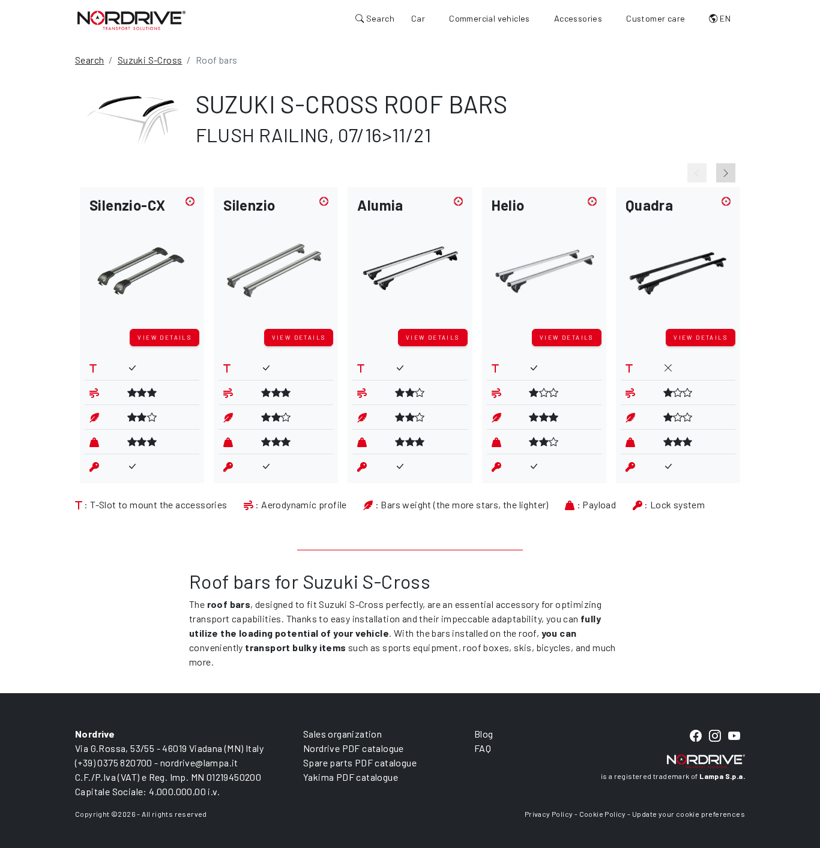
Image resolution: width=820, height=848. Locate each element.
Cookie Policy (602, 814)
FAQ (482, 748)
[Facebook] (696, 736)
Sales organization (342, 733)
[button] (142, 260)
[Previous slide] (697, 172)
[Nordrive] (131, 20)
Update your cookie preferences (688, 814)
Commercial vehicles (489, 18)
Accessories (578, 18)
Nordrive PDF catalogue (353, 748)
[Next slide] (725, 172)
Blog (483, 733)
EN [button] (724, 18)
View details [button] (164, 337)
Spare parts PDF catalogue (360, 762)
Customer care (655, 18)
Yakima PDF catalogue (350, 777)
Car (418, 18)
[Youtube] (734, 736)
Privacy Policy (549, 814)
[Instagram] (715, 736)
